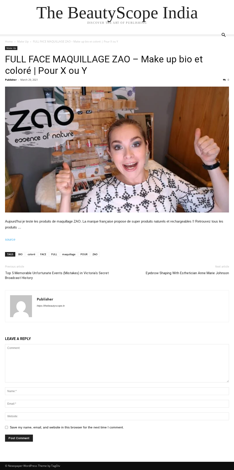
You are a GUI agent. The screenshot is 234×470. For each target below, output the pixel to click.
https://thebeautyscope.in (51, 305)
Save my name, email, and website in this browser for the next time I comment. (67, 427)
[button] (223, 35)
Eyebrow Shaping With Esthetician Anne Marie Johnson (187, 273)
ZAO (95, 254)
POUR (84, 254)
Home (9, 41)
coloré (31, 254)
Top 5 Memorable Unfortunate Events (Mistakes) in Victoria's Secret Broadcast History (57, 275)
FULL (54, 254)
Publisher (11, 79)
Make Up (23, 41)
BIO (20, 254)
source (10, 239)
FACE (43, 254)
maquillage (68, 254)
